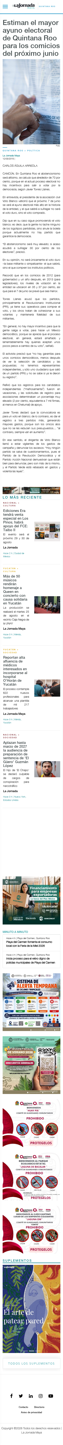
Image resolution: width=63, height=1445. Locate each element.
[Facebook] (11, 1396)
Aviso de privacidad (31, 1412)
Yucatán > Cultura (11, 570)
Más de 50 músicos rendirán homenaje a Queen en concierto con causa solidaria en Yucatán (15, 590)
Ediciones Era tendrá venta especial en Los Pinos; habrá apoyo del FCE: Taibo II (15, 520)
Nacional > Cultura (11, 504)
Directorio (39, 1407)
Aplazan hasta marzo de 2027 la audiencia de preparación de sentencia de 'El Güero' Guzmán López (16, 754)
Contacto (23, 1407)
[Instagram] (40, 1396)
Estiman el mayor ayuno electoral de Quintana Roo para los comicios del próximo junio (31, 38)
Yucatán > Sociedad (11, 651)
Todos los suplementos (31, 1363)
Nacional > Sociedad (11, 736)
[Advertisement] (31, 842)
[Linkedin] (30, 1396)
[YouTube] (51, 1396)
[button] (7, 1309)
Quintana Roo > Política (21, 151)
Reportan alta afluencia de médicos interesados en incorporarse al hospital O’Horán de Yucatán (15, 671)
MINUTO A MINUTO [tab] (15, 932)
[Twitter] (21, 1396)
